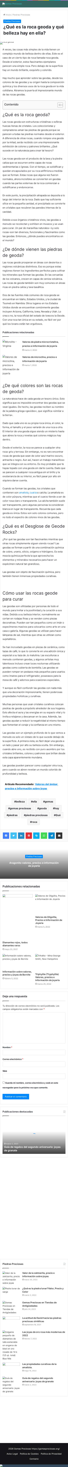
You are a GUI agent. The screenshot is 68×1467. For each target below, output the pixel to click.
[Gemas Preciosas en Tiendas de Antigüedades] (11, 1307)
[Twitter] (13, 835)
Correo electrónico (13, 1059)
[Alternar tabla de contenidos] (58, 105)
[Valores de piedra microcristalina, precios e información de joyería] (11, 346)
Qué (58, 815)
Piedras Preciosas (21, 14)
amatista (23, 492)
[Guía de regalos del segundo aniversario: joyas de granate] (11, 1385)
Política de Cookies (29, 1453)
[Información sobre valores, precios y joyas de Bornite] (18, 961)
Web (5, 1071)
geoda (43, 808)
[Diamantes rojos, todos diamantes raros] (18, 916)
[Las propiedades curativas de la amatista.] (11, 1368)
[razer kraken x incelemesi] (34, 1465)
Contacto (34, 1459)
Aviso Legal (12, 1453)
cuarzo (33, 492)
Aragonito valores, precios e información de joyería (34, 864)
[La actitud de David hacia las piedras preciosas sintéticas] (11, 1322)
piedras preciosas (36, 815)
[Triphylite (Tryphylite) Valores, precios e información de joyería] (50, 962)
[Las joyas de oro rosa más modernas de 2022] (11, 1345)
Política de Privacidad (51, 1453)
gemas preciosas (20, 808)
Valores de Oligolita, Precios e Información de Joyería (48, 920)
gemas (49, 801)
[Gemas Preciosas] (12, 4)
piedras (13, 815)
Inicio (8, 14)
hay (57, 808)
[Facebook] (6, 835)
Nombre (7, 1047)
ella (35, 801)
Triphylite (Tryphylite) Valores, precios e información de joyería (47, 977)
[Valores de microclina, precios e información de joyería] (11, 365)
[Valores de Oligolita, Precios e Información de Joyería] (50, 904)
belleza (20, 801)
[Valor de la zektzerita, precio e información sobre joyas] (11, 1278)
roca (34, 821)
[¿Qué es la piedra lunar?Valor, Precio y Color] (11, 1293)
